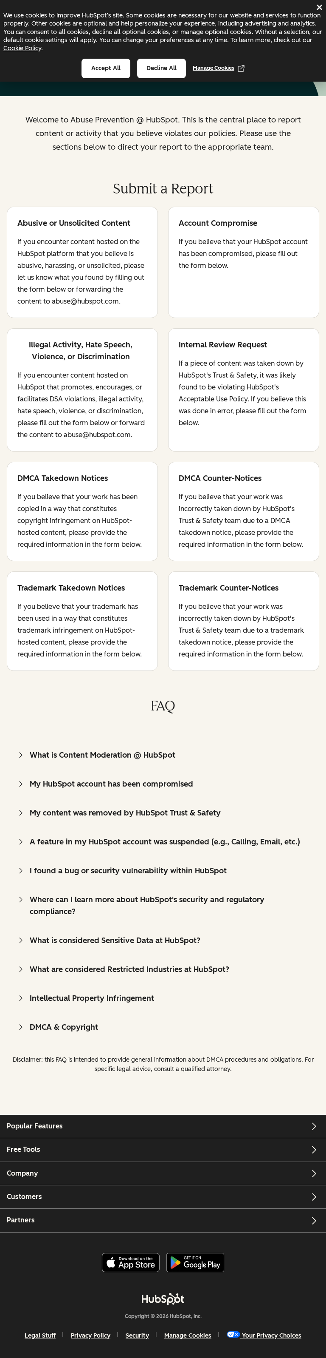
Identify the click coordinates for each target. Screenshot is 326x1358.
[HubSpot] (163, 1299)
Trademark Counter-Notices (228, 588)
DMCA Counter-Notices (220, 479)
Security (137, 1335)
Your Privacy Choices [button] (271, 1335)
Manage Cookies (213, 68)
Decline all (161, 68)
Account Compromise (218, 224)
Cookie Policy (22, 48)
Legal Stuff (40, 1335)
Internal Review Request (223, 345)
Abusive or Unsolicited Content (73, 224)
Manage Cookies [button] (187, 1335)
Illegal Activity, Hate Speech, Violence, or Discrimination (74, 350)
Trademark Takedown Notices (71, 588)
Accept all (106, 68)
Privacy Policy (90, 1335)
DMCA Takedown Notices (62, 479)
